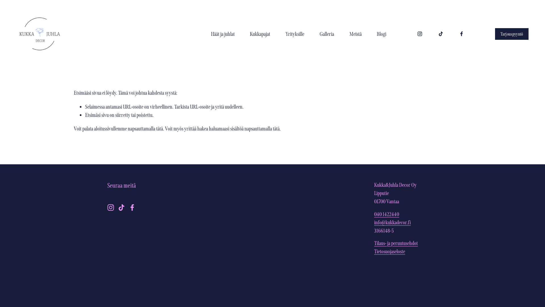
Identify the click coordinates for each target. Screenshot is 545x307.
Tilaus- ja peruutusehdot (396, 243)
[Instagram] (420, 34)
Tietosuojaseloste (389, 251)
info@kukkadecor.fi (392, 222)
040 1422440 (386, 214)
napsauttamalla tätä (145, 128)
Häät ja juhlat (223, 34)
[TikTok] (441, 34)
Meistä (355, 34)
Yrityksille (295, 34)
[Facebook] (461, 34)
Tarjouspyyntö (511, 34)
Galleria (327, 34)
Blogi (381, 34)
